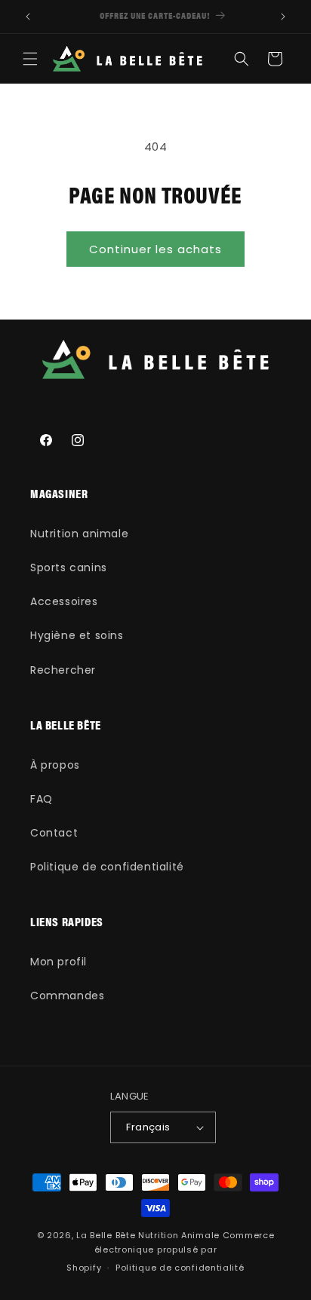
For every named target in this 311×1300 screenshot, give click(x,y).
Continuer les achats (155, 249)
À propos (55, 764)
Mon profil (58, 961)
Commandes (67, 995)
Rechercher (63, 670)
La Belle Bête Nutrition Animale (148, 1235)
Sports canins (68, 567)
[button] (30, 58)
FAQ (41, 798)
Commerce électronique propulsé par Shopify (170, 1251)
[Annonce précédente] (28, 16)
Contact (54, 832)
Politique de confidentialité (107, 866)
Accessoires (64, 601)
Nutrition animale (79, 533)
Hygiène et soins (77, 635)
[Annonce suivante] (283, 16)
